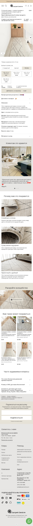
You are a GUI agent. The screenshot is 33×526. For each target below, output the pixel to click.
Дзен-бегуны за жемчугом (7, 399)
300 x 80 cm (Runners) (6, 80)
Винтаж (3, 462)
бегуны (3, 452)
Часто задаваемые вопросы (24, 457)
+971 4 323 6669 (21, 482)
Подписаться (16, 418)
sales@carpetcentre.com (23, 487)
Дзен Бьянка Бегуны (6, 362)
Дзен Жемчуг (4, 337)
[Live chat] (29, 521)
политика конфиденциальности (22, 461)
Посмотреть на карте (7, 440)
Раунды (3, 449)
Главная (3, 396)
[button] (31, 5)
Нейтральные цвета (6, 455)
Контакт (19, 454)
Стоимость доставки (6, 19)
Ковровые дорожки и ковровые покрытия (11, 397)
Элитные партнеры (6, 476)
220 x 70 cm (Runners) (16, 74)
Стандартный (6, 68)
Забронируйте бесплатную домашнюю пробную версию (24, 450)
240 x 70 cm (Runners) (27, 74)
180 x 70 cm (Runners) (6, 74)
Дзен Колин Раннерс (22, 360)
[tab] (14, 188)
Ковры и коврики (11, 396)
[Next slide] (30, 161)
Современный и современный (5, 459)
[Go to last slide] (2, 161)
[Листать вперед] (30, 37)
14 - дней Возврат (26, 20)
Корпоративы (4, 478)
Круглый (16, 68)
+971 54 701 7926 (21, 484)
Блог (18, 464)
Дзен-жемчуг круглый (22, 337)
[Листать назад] (2, 37)
